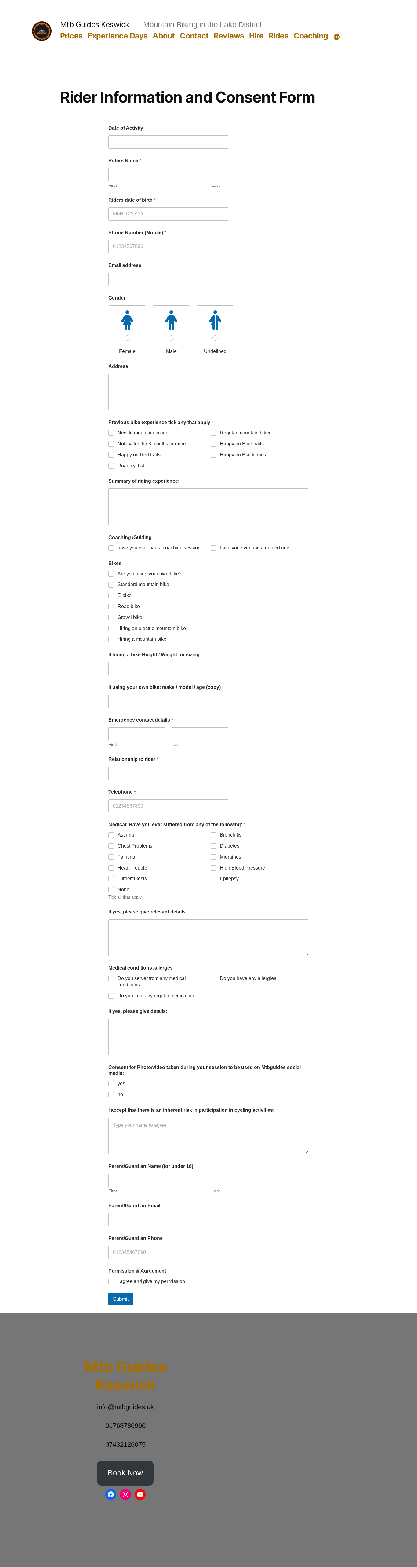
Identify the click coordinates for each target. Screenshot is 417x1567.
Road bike (129, 606)
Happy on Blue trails (242, 443)
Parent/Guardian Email (134, 1205)
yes (121, 1083)
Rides (279, 35)
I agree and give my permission (151, 1281)
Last (216, 185)
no (120, 1094)
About (164, 35)
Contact (194, 35)
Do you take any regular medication (156, 995)
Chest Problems (135, 845)
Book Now (125, 1473)
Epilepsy (229, 878)
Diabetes (229, 845)
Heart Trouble (132, 867)
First (112, 185)
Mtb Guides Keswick (94, 24)
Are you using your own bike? (150, 573)
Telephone (122, 791)
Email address (124, 265)
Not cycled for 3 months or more (152, 443)
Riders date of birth (132, 200)
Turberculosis (132, 878)
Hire (256, 35)
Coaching (311, 35)
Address (118, 366)
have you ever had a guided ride (254, 547)
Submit (121, 1299)
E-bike (125, 595)
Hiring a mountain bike (142, 639)
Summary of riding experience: (143, 481)
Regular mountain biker (245, 432)
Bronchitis (230, 835)
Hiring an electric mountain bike (152, 628)
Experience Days (118, 35)
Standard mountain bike (143, 584)
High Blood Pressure (242, 867)
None (123, 889)
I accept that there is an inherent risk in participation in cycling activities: (191, 1110)
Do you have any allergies (248, 978)
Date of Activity (125, 128)
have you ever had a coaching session (159, 547)
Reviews (229, 35)
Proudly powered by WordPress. (229, 1539)
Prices (71, 35)
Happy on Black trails (243, 454)
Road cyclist (131, 465)
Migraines (230, 856)
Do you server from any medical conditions (152, 981)
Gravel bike (130, 617)
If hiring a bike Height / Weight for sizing (154, 654)
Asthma (126, 835)
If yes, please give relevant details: (147, 911)
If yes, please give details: (137, 1011)
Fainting (126, 856)
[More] (336, 37)
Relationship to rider (133, 759)
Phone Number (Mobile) (137, 232)
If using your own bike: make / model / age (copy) (164, 687)
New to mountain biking (143, 432)
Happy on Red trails (139, 454)
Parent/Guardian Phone (135, 1238)
